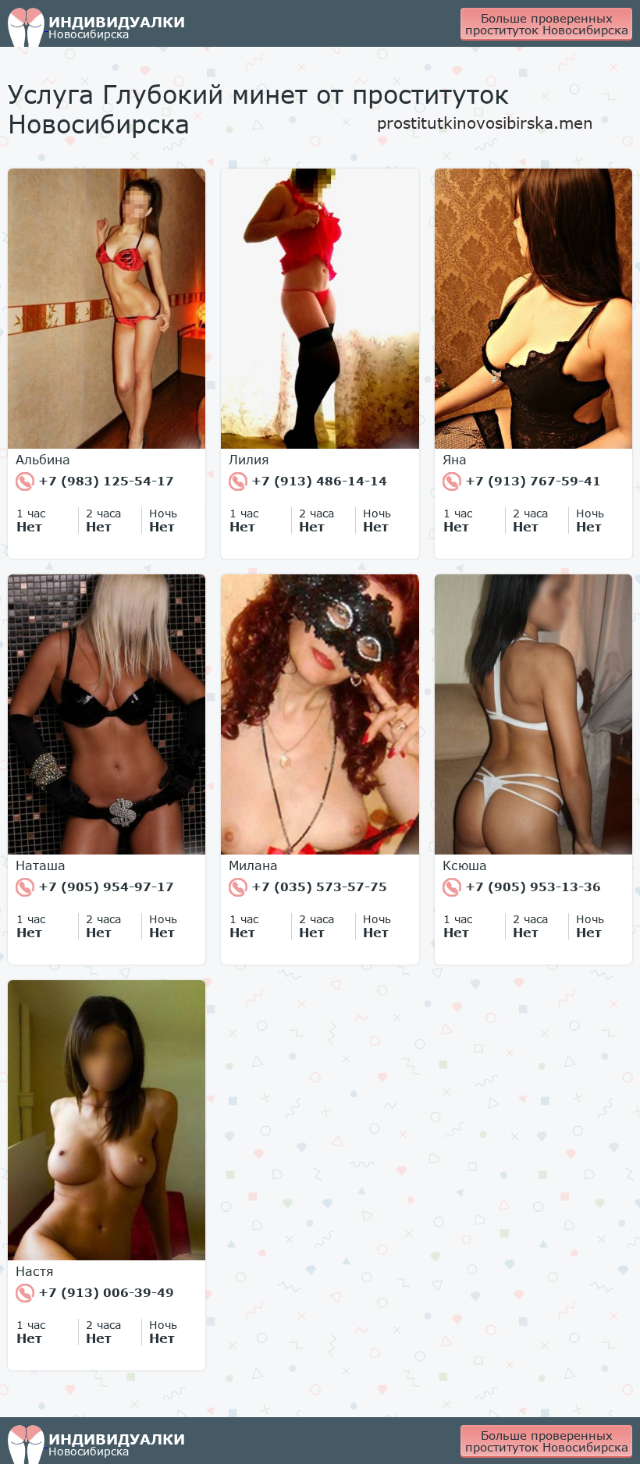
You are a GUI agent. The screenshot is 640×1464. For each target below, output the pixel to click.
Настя (35, 1271)
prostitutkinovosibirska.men (485, 122)
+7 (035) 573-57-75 (317, 886)
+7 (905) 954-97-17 (104, 886)
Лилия (249, 459)
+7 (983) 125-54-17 (104, 481)
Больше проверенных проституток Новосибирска (546, 24)
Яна (455, 459)
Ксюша (465, 865)
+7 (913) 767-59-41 (531, 481)
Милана (253, 865)
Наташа (41, 865)
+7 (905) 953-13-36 (531, 886)
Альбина (43, 459)
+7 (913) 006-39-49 (104, 1292)
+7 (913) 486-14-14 (317, 481)
